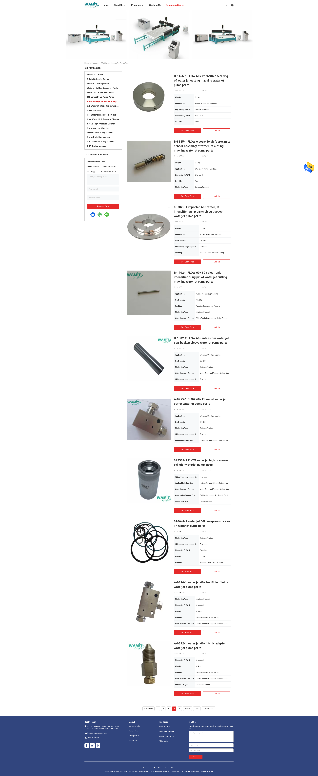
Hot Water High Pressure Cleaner (102, 115)
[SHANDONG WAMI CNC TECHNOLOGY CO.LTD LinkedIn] (98, 745)
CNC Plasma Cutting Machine (101, 141)
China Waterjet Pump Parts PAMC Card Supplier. (121, 771)
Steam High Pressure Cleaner (101, 124)
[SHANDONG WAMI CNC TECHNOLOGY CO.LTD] (91, 5)
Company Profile (134, 726)
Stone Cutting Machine (98, 128)
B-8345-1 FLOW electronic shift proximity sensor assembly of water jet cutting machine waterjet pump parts (202, 146)
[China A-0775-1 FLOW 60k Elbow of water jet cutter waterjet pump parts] (149, 419)
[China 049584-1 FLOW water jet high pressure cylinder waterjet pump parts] (149, 480)
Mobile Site (157, 768)
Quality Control (134, 736)
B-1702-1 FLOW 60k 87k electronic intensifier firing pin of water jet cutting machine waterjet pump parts (200, 277)
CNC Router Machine (96, 146)
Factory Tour (133, 731)
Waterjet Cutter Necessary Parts (102, 88)
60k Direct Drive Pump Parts (100, 97)
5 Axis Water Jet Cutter (98, 79)
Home (86, 63)
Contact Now (103, 206)
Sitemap (146, 768)
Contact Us (133, 740)
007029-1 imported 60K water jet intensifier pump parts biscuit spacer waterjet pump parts (199, 211)
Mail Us (217, 131)
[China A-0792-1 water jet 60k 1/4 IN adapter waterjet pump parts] (149, 664)
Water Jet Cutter (95, 74)
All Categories (163, 741)
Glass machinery (94, 110)
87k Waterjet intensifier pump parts (103, 106)
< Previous (148, 709)
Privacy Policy (170, 768)
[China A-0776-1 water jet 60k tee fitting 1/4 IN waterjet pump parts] (149, 603)
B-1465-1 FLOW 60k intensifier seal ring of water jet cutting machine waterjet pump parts (201, 80)
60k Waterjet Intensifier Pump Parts (104, 101)
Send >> (195, 757)
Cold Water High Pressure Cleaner (103, 119)
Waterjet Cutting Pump (98, 83)
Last (197, 709)
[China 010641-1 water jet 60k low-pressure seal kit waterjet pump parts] (149, 541)
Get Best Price (187, 131)
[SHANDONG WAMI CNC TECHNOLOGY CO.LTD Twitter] (92, 745)
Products (95, 63)
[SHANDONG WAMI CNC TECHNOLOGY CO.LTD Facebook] (86, 745)
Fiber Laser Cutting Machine (100, 133)
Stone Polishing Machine (98, 137)
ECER (211, 771)
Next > (187, 709)
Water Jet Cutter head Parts (100, 92)
